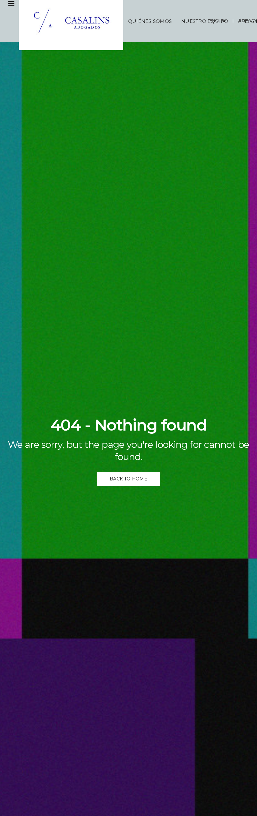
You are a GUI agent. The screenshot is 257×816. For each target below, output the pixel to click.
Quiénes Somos (150, 21)
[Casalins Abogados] (73, 25)
